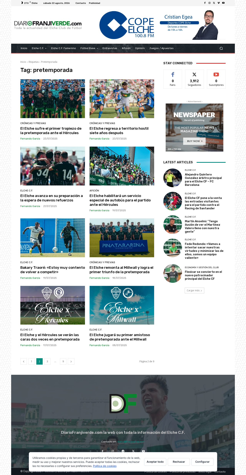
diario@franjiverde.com (131, 441)
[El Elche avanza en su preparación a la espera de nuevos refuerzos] (52, 166)
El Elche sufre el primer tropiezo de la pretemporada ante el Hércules (50, 130)
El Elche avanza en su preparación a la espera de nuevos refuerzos (51, 198)
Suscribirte (216, 72)
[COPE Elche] (155, 25)
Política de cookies (104, 465)
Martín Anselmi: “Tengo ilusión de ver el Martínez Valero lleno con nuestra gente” (202, 226)
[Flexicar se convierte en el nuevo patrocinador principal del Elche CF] (172, 273)
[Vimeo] (218, 3)
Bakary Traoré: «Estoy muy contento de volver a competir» (52, 269)
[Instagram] (209, 3)
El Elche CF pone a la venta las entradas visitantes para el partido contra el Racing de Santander (203, 203)
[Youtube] (223, 3)
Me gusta (173, 72)
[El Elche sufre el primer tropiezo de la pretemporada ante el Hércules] (52, 98)
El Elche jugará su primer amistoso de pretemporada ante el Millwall (120, 337)
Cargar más (193, 290)
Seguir (194, 72)
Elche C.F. (26, 190)
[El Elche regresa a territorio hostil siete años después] (122, 98)
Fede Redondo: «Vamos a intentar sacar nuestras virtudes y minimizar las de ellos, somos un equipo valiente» (204, 251)
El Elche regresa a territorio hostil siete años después (119, 130)
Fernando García (30, 138)
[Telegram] (123, 451)
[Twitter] (214, 3)
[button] (221, 48)
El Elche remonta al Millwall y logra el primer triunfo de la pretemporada (121, 269)
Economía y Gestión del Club (202, 267)
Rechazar (179, 461)
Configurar (202, 461)
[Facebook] (205, 3)
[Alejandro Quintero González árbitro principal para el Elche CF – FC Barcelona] (172, 178)
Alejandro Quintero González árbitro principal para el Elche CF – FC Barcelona (203, 180)
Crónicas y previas (33, 123)
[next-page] (71, 361)
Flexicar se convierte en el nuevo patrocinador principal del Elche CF (203, 275)
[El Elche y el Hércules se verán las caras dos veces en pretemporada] (52, 305)
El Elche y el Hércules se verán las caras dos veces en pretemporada (50, 337)
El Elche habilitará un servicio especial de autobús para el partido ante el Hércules (120, 200)
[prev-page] (23, 361)
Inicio (23, 61)
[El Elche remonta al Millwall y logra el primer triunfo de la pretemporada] (122, 237)
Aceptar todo (155, 461)
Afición (94, 190)
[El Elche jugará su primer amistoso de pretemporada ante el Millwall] (122, 305)
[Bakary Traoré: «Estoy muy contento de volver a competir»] (52, 237)
